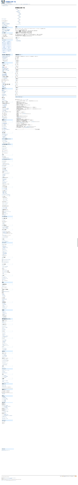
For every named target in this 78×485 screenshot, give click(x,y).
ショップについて (4, 339)
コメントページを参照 (25, 99)
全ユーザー (6, 118)
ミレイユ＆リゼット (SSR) (5, 411)
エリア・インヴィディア (5, 202)
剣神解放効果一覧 (5, 232)
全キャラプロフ (4, 276)
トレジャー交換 (4, 340)
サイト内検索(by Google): (4, 36)
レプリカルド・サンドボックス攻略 (6, 195)
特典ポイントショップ (5, 344)
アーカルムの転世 (9, 49)
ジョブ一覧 (3, 220)
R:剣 (19, 19)
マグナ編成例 (4, 106)
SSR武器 (19, 12)
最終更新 (26, 4)
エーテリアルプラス (5, 271)
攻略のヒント (8, 42)
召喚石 (4, 47)
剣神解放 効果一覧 (11, 1)
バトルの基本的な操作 (4, 123)
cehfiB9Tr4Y (21, 122)
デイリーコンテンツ (4, 94)
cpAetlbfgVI (33, 121)
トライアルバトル (4, 125)
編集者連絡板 (4, 87)
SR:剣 (20, 16)
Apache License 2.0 (14, 480)
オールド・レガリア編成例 (6, 108)
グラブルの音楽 (4, 354)
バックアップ (14, 4)
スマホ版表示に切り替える (5, 5)
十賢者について (4, 254)
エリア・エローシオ (5, 198)
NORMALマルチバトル (4, 149)
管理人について (4, 31)
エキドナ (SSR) (4, 401)
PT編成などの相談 (4, 69)
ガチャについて (4, 23)
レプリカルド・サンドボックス (6, 194)
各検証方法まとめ (5, 137)
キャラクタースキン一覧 (5, 278)
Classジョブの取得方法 (5, 227)
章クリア (6, 61)
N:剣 (19, 22)
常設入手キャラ (4, 249)
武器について (3, 285)
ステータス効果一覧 (4, 100)
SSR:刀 (20, 14)
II (3, 222)
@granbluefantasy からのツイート (6, 450)
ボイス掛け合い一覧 (4, 277)
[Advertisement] (8, 13)
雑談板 (3, 66)
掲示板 (4, 41)
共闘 (8, 47)
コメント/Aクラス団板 (4, 398)
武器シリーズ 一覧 (4, 286)
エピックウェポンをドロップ (6, 173)
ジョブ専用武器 (4, 304)
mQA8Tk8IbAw (24, 113)
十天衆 (7, 259)
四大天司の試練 (4, 182)
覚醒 (3, 273)
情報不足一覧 (4, 26)
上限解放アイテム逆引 (5, 247)
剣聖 (17, 39)
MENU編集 (3, 393)
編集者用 (4, 52)
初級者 (3, 118)
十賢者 (9, 259)
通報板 (3, 86)
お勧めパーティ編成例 (4, 111)
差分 (11, 4)
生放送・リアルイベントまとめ (5, 370)
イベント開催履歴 (4, 377)
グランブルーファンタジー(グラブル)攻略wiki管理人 (8, 478)
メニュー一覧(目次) (4, 25)
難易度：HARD (4, 192)
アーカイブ (4, 49)
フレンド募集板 (4, 73)
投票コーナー (3, 367)
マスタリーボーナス (5, 272)
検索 (24, 4)
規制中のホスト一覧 (5, 64)
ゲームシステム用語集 (5, 380)
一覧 (23, 4)
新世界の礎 (5, 212)
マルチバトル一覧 (4, 148)
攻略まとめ (3, 90)
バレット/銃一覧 (4, 233)
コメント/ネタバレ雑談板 (5, 405)
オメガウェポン (4, 308)
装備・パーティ (4, 42)
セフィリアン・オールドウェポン (7, 211)
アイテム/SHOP (4, 48)
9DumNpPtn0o (29, 126)
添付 (16, 4)
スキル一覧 (4, 296)
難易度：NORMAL (5, 191)
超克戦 (3, 176)
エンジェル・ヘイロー (4, 95)
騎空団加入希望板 (4, 75)
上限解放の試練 (4, 179)
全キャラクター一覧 (4, 417)
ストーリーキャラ (5, 250)
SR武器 (19, 15)
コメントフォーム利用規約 (6, 29)
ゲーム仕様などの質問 (5, 68)
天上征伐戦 (4, 175)
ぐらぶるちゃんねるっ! (4, 360)
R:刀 (19, 20)
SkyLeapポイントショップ (6, 345)
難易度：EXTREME (5, 193)
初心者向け (9, 41)
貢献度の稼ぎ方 (4, 131)
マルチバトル (8, 46)
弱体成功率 (4, 136)
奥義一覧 (3, 99)
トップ (2, 4)
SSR (2, 291)
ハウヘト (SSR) (4, 412)
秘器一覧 (4, 235)
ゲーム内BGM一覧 (5, 355)
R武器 (18, 18)
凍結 (10, 4)
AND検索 (11, 34)
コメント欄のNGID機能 (5, 30)
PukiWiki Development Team (9, 479)
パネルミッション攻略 (5, 59)
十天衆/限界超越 (4, 397)
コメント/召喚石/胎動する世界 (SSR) (6, 406)
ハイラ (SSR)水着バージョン (5, 409)
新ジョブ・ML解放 (5, 170)
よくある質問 (3, 92)
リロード (19, 4)
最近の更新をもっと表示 (5, 418)
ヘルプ (29, 4)
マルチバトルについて (4, 147)
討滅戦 (3, 96)
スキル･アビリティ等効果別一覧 (5, 129)
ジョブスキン (3, 240)
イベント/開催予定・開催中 (5, 414)
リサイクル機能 (4, 91)
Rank (4, 61)
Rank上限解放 (4, 169)
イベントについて (4, 140)
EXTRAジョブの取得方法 (5, 228)
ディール (3, 124)
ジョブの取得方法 (4, 226)
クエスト (9, 48)
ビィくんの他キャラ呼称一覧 (5, 382)
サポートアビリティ (5, 267)
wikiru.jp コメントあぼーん (4, 480)
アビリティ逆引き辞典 (5, 266)
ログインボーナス (4, 325)
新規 (21, 4)
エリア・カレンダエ (5, 204)
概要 (17, 9)
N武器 (18, 21)
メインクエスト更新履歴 (5, 376)
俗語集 (3, 381)
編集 (5, 4)
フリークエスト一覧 (5, 167)
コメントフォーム (19, 24)
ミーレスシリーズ (6, 213)
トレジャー (4, 333)
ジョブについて (4, 219)
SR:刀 (20, 17)
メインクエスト (4, 162)
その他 (7, 262)
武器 (4, 46)
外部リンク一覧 (4, 385)
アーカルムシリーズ (6, 210)
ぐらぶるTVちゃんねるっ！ (5, 359)
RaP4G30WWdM (26, 127)
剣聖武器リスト (18, 11)
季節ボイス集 (3, 279)
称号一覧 (3, 328)
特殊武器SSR (5, 291)
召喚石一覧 (4, 312)
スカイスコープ (4, 326)
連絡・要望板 (4, 85)
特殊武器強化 (3, 303)
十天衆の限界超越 (5, 253)
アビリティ (3, 265)
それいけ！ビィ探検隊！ (5, 327)
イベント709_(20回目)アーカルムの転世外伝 (7, 415)
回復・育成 (4, 334)
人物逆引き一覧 (4, 416)
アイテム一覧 (3, 332)
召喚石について (4, 311)
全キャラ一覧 (3, 248)
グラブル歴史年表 (4, 375)
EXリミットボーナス (5, 270)
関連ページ (19, 10)
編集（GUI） (7, 4)
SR (2, 260)
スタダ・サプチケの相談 (5, 70)
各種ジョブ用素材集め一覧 (5, 241)
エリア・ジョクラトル (5, 203)
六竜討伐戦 (4, 174)
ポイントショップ (5, 343)
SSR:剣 (20, 13)
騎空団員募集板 (4, 74)
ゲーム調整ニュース (4, 24)
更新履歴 (8, 23)
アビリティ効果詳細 (4, 128)
